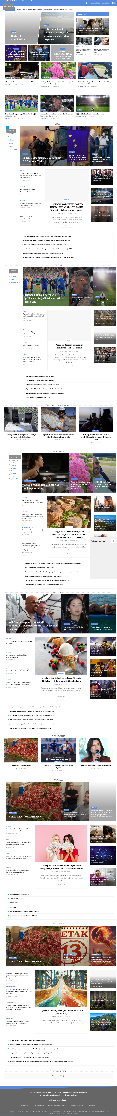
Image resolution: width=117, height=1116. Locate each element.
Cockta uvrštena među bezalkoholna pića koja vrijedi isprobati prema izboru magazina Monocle (51, 572)
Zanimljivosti (68, 954)
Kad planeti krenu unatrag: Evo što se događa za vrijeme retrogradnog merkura (32, 1053)
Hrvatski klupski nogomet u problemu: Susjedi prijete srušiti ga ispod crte (20, 115)
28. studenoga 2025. (59, 770)
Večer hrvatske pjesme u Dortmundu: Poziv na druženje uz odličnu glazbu (19, 843)
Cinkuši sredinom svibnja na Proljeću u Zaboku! (23, 916)
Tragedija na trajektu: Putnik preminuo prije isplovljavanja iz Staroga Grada (44, 245)
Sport (26, 6)
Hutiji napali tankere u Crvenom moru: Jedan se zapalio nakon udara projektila (57, 34)
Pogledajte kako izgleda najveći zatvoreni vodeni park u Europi (61, 1012)
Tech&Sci (79, 46)
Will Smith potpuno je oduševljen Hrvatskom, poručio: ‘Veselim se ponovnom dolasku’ (33, 625)
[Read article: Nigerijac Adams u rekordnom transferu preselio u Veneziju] (69, 325)
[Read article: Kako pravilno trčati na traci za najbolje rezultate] (22, 70)
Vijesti (18, 6)
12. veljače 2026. (66, 871)
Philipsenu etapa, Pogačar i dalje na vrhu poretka (40, 380)
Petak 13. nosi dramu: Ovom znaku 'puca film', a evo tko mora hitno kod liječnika (75, 814)
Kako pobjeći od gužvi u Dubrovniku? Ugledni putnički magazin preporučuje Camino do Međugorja (31, 547)
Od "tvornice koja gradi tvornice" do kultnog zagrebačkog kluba (27, 1040)
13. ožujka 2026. (69, 965)
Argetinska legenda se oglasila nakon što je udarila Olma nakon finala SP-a (46, 393)
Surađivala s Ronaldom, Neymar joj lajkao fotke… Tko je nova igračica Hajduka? (18, 683)
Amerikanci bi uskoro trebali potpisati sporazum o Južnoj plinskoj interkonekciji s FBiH (47, 249)
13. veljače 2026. (69, 820)
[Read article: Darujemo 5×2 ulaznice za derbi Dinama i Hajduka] (58, 750)
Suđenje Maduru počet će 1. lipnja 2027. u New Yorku (41, 159)
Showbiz (45, 6)
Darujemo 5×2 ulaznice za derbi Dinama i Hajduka (58, 766)
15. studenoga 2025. (12, 847)
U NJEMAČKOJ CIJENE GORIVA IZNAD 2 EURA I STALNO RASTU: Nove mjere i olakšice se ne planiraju (16, 56)
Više (53, 6)
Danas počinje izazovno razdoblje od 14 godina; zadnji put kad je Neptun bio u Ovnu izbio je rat (19, 991)
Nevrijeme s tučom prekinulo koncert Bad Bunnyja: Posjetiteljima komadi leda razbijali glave (36, 707)
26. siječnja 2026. (12, 980)
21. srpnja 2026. (11, 673)
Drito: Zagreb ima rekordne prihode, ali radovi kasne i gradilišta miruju (43, 253)
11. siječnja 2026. (12, 1025)
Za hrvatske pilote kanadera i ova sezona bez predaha (62, 54)
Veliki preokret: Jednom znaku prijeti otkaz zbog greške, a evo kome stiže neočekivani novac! (61, 867)
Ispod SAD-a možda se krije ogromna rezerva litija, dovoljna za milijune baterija (58, 435)
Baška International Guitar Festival (19, 894)
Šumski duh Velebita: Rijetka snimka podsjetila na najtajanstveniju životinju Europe (17, 976)
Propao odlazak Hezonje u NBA (32, 345)
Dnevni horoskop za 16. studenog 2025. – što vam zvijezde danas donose (18, 830)
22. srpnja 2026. (63, 59)
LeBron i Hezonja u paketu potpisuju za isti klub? (40, 376)
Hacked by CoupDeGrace (19, 37)
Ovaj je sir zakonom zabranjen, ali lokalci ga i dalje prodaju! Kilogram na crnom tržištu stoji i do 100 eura (69, 534)
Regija (40, 49)
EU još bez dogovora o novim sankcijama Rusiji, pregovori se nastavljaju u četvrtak (77, 158)
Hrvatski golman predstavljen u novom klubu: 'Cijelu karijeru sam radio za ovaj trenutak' (32, 332)
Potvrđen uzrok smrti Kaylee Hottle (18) (73, 628)
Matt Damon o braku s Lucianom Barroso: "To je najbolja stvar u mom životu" (32, 720)
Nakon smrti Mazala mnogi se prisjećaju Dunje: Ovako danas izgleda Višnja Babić (18, 670)
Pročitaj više (67, 226)
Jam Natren (13, 907)
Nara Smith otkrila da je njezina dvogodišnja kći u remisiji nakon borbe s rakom (32, 715)
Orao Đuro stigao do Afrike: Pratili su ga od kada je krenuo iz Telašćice (29, 1057)
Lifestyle (35, 6)
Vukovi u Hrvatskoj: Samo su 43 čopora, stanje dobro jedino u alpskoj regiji (18, 1022)
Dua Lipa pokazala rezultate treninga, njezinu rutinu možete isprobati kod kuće (47, 580)
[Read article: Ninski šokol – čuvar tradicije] (21, 750)
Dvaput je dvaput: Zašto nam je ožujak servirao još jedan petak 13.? (74, 959)
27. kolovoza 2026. (17, 43)
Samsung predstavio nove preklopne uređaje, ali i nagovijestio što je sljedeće (83, 50)
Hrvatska (23, 214)
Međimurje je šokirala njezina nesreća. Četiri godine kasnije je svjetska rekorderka (32, 359)
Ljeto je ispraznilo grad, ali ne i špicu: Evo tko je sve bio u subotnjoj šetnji (30, 728)
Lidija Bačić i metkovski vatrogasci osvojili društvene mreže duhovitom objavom (32, 711)
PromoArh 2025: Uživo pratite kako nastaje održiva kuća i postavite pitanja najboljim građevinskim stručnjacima (41, 1061)
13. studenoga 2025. (12, 861)
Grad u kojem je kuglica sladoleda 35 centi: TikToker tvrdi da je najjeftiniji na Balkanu (61, 679)
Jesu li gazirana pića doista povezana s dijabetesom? (39, 568)
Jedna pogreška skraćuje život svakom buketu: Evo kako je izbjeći (43, 576)
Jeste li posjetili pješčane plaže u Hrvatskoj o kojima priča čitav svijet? (32, 501)
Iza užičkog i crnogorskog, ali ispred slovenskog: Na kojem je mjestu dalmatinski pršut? (34, 1049)
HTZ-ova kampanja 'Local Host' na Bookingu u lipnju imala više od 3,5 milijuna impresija (48, 257)
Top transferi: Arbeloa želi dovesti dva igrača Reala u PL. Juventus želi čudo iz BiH (34, 316)
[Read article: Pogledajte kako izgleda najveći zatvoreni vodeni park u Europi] (61, 988)
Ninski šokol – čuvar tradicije (21, 765)
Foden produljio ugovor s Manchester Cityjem (38, 397)
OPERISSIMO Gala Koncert (18, 899)
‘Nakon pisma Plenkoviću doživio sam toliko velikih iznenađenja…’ (30, 218)
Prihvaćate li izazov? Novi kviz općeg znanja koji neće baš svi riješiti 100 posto (19, 857)
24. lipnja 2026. (21, 768)
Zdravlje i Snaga (11, 77)
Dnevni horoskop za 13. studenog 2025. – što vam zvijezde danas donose (18, 871)
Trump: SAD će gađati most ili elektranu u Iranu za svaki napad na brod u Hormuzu (39, 55)
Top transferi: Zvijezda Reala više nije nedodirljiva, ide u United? (44, 389)
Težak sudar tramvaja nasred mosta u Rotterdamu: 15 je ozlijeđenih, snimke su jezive (47, 236)
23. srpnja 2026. (49, 43)
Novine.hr (9, 84)
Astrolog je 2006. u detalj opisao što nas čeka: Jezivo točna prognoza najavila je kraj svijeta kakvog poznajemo (18, 1007)
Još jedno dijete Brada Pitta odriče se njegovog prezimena (16, 656)
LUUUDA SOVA (14, 903)
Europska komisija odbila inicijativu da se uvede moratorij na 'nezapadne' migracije (46, 240)
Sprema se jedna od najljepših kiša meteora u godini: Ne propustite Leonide (31, 1044)
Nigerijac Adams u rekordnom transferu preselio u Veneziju (69, 346)
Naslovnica (8, 6)
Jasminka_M (14, 820)
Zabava (66, 809)
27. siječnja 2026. (66, 1016)
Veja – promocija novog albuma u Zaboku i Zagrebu (24, 911)
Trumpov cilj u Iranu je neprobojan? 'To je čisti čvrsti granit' (30, 204)
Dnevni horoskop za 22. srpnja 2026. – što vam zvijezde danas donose (44, 585)
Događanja (20, 761)
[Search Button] (86, 3)
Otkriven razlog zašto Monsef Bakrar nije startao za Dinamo (42, 385)
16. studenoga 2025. (13, 833)
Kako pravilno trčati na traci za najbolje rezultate (19, 82)
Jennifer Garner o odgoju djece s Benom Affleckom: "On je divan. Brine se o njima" (33, 724)
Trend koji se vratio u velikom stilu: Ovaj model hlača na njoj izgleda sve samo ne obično (32, 516)
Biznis (80, 25)
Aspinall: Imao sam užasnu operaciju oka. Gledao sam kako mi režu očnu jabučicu (56, 115)
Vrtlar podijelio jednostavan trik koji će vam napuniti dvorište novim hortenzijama (57, 83)
